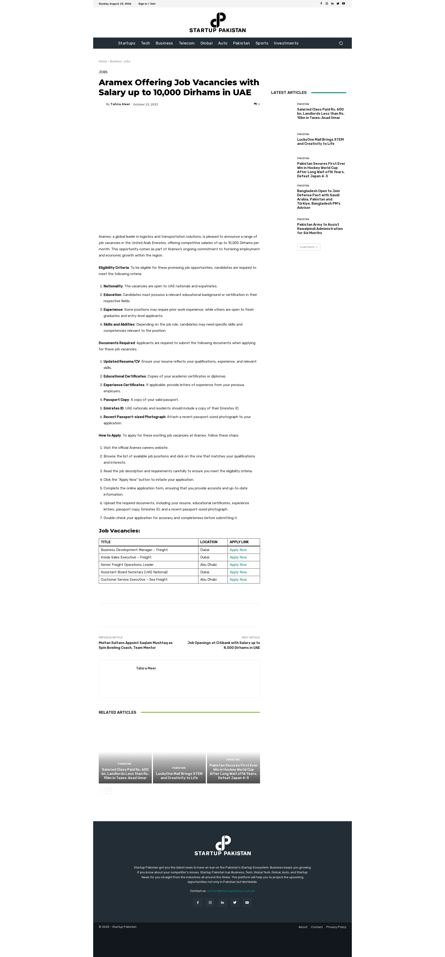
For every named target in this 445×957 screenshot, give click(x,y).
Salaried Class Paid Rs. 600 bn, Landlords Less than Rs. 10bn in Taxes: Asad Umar (125, 773)
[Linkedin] (332, 3)
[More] (224, 120)
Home (103, 61)
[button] (340, 43)
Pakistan (124, 764)
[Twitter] (338, 3)
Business (115, 61)
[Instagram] (327, 3)
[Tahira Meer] (102, 104)
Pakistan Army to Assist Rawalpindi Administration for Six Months (320, 228)
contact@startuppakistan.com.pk (231, 891)
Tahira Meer (120, 104)
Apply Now (238, 550)
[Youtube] (343, 3)
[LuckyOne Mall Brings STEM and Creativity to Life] (179, 751)
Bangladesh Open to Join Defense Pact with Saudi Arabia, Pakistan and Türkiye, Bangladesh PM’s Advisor (318, 199)
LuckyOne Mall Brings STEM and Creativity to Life (179, 776)
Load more (307, 247)
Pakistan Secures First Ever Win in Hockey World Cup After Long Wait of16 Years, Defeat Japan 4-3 (234, 771)
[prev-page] (102, 791)
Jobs (127, 61)
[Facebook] (321, 3)
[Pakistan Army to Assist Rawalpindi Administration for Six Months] (282, 226)
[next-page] (109, 791)
